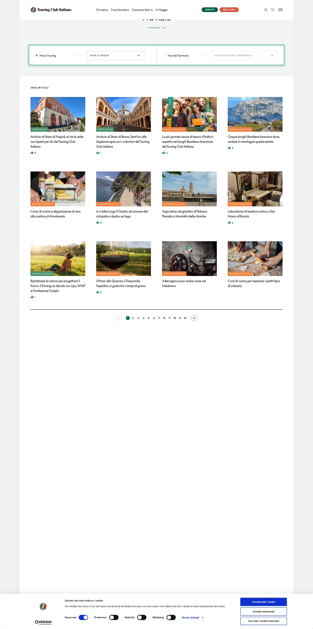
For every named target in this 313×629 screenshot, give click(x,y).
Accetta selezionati (263, 611)
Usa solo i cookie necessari (263, 621)
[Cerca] (272, 10)
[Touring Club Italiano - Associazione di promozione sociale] (50, 10)
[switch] (114, 617)
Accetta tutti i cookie (263, 601)
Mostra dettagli (190, 617)
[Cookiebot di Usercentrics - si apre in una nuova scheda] (43, 622)
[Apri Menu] (280, 10)
